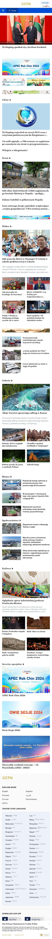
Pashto (34, 848)
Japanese (12, 897)
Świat (5, 158)
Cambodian (11, 835)
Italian (10, 892)
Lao (32, 815)
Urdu (33, 892)
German (11, 864)
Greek (11, 868)
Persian (35, 835)
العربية (28, 795)
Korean (11, 901)
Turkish (34, 884)
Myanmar (38, 827)
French (11, 860)
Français (5, 795)
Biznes (6, 476)
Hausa (10, 872)
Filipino (11, 856)
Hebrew (11, 876)
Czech (10, 844)
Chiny (5, 100)
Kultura (6, 568)
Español (29, 791)
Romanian (36, 852)
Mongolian (36, 823)
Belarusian (13, 823)
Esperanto (13, 852)
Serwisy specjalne (12, 664)
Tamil (33, 876)
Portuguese (37, 844)
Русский (5, 799)
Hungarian (12, 884)
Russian (35, 856)
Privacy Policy (6, 935)
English (5, 791)
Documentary (31, 799)
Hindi (9, 880)
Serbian (35, 860)
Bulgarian (13, 831)
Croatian (12, 839)
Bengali (10, 827)
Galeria (6, 380)
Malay (37, 819)
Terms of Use (19, 935)
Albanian (11, 815)
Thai (33, 880)
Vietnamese (37, 897)
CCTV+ (5, 803)
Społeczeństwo (10, 520)
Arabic (10, 819)
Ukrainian (37, 888)
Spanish (35, 868)
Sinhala (34, 864)
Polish (34, 839)
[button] (4, 42)
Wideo (5, 226)
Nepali (34, 831)
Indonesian (15, 888)
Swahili (35, 872)
